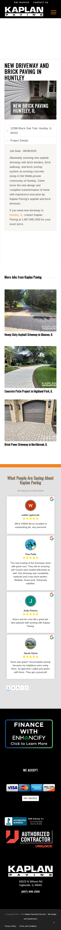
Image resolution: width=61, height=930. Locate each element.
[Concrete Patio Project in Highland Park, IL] (30, 367)
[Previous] (12, 100)
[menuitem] (51, 11)
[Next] (49, 100)
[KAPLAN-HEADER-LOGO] (25, 11)
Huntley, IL (16, 215)
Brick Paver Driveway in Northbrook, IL (26, 444)
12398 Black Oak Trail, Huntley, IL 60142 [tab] (31, 130)
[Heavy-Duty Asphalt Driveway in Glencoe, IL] (30, 310)
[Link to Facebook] (54, 922)
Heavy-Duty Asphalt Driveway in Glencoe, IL (29, 334)
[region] (30, 187)
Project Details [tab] (19, 140)
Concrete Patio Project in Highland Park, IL (29, 391)
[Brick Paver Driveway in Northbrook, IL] (30, 420)
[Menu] (51, 11)
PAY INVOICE (21, 2)
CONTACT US (40, 2)
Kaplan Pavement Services (35, 914)
